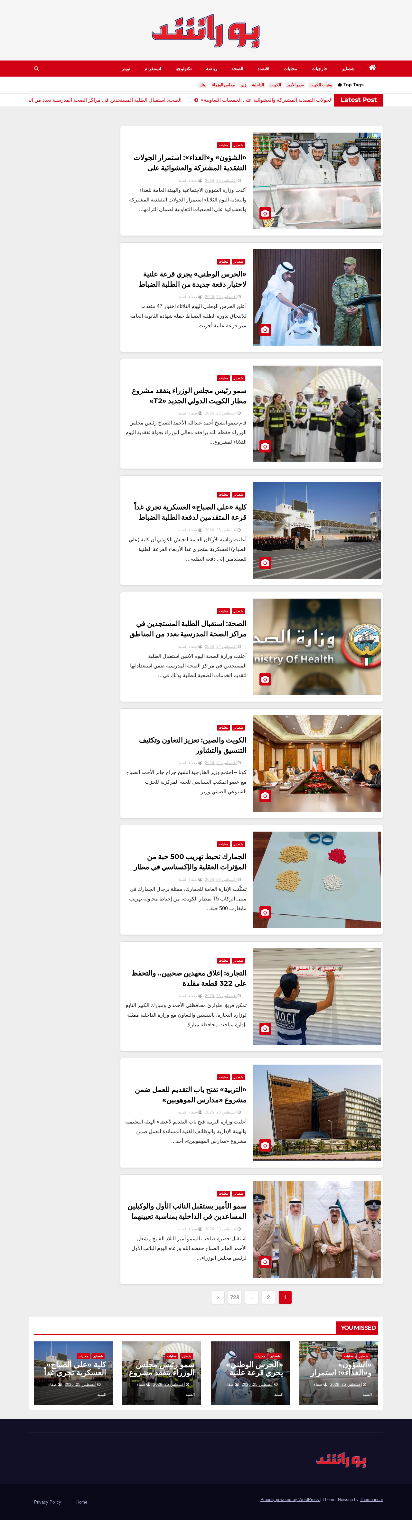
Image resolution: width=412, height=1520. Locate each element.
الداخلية (258, 85)
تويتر (126, 68)
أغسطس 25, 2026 (221, 180)
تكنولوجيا (183, 68)
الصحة (237, 68)
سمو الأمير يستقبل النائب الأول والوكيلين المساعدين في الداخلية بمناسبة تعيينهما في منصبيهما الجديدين (187, 1216)
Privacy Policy (47, 1502)
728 (234, 1297)
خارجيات (320, 68)
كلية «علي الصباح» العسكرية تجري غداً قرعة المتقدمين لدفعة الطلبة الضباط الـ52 (190, 517)
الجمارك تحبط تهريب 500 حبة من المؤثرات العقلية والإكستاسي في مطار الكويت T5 (190, 866)
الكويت (275, 85)
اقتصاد (263, 68)
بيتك (203, 85)
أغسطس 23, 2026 (221, 879)
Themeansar (371, 1499)
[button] (36, 68)
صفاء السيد (188, 180)
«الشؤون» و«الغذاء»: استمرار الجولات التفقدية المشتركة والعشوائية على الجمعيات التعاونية (190, 167)
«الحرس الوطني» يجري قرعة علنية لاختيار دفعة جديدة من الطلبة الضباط (254, 1376)
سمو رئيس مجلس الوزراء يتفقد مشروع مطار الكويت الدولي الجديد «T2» (162, 1376)
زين (243, 85)
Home (81, 1502)
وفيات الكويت (321, 85)
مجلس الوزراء (223, 85)
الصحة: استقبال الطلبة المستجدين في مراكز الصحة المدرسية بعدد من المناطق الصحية (188, 633)
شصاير (348, 68)
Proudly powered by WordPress (290, 1499)
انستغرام (153, 68)
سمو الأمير (295, 85)
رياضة (211, 68)
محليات (290, 68)
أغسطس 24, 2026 (221, 646)
